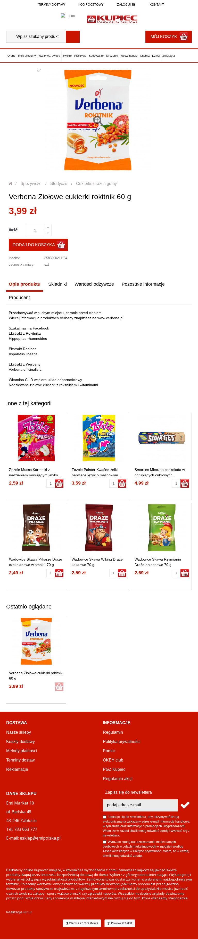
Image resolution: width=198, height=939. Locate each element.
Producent (19, 297)
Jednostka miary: (22, 264)
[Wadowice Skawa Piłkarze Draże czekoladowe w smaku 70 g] (36, 527)
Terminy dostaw (51, 4)
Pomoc (109, 751)
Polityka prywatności (122, 741)
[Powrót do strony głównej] (11, 183)
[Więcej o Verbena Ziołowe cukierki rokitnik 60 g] (36, 641)
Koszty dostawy (20, 741)
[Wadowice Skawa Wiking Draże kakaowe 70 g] (98, 527)
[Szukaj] (73, 37)
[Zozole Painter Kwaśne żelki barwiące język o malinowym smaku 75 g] (98, 438)
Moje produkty (27, 55)
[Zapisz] (185, 805)
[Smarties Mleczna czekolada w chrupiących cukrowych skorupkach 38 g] (161, 438)
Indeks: (14, 258)
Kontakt (156, 4)
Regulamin (113, 732)
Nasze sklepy (18, 732)
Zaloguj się (126, 4)
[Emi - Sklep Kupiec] (112, 18)
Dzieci (156, 55)
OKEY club (113, 760)
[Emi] (70, 18)
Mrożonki (112, 55)
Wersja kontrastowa (83, 923)
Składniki (57, 284)
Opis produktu (24, 284)
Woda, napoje (128, 55)
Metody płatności (21, 751)
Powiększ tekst (121, 923)
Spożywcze (96, 55)
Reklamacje (17, 769)
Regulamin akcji (118, 778)
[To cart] (59, 483)
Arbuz (27, 912)
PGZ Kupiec (114, 769)
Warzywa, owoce (49, 55)
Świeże (67, 55)
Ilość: (14, 230)
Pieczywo (80, 55)
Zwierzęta (168, 55)
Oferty (11, 55)
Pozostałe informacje (143, 284)
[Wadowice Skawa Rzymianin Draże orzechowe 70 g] (161, 527)
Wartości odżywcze (94, 284)
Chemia (145, 55)
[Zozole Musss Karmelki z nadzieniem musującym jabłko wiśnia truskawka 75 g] (36, 438)
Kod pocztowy (90, 4)
